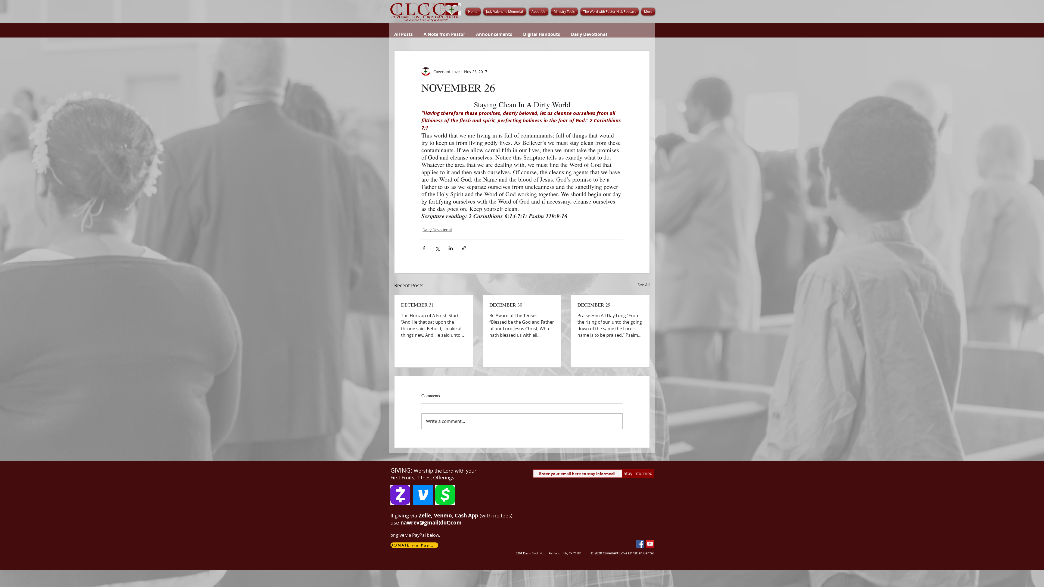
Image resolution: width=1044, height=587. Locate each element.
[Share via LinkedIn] (450, 248)
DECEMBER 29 (593, 304)
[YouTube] (650, 544)
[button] (538, 11)
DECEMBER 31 (417, 304)
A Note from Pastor (444, 34)
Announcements (494, 34)
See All (644, 284)
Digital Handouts (541, 34)
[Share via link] (464, 248)
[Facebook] (640, 544)
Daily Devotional (589, 34)
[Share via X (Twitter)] (437, 248)
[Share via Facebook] (424, 248)
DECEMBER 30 (505, 304)
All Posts (403, 34)
